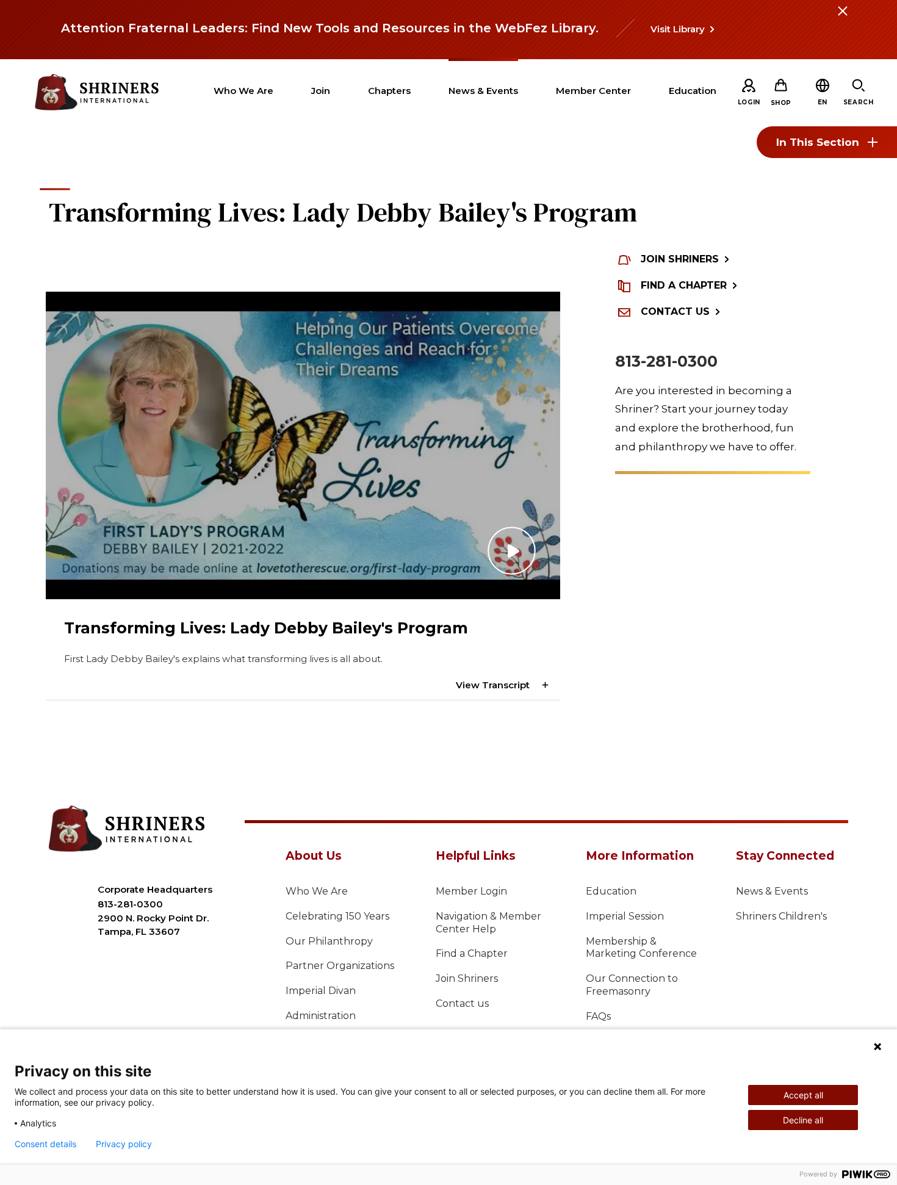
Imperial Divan (321, 990)
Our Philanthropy (329, 941)
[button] (822, 102)
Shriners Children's (781, 916)
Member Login (471, 891)
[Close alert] (842, 18)
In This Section (817, 142)
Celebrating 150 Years (337, 916)
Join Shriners (467, 978)
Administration (321, 1015)
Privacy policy (124, 1144)
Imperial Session (625, 916)
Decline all (803, 1120)
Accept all (803, 1095)
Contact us (462, 1003)
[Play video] (303, 445)
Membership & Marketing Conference (641, 947)
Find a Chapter (472, 953)
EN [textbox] (822, 102)
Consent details (45, 1144)
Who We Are (317, 891)
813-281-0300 (666, 361)
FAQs (598, 1016)
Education (611, 891)
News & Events (772, 891)
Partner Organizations (340, 965)
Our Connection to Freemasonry (632, 985)
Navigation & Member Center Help (488, 922)
